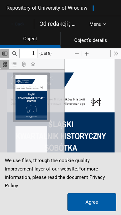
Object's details (90, 40)
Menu (95, 24)
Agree (92, 202)
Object (30, 39)
